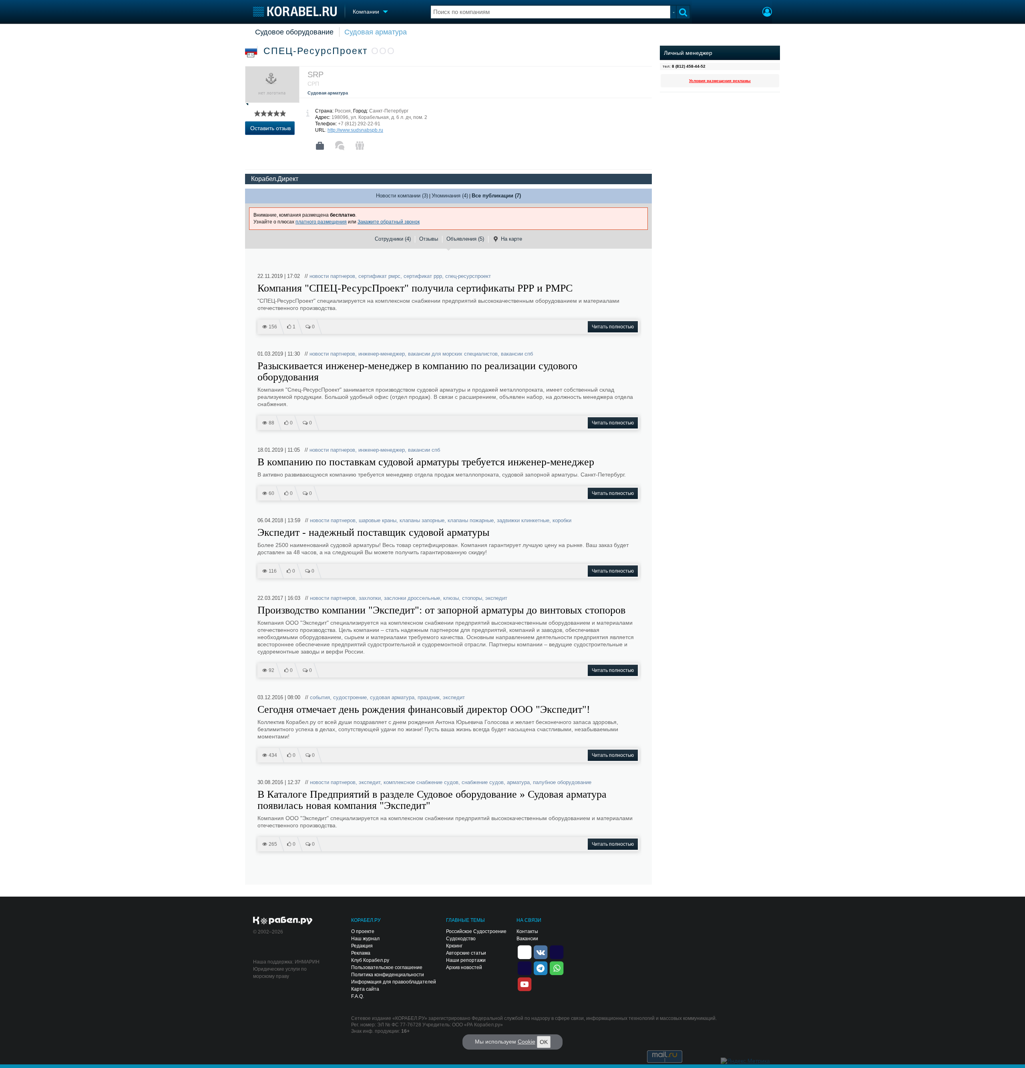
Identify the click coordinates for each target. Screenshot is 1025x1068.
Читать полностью (613, 327)
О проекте (362, 931)
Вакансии (527, 938)
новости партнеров (332, 276)
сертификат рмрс (379, 276)
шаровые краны (377, 520)
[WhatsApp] (557, 967)
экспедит (496, 598)
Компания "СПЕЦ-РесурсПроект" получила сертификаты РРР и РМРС (415, 288)
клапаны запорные (422, 520)
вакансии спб (517, 354)
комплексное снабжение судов (421, 782)
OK (544, 1042)
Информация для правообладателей (393, 982)
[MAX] (525, 967)
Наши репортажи (466, 960)
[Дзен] (525, 951)
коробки (562, 520)
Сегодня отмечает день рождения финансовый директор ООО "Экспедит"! (423, 709)
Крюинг (454, 946)
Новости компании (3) (402, 196)
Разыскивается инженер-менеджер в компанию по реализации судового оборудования (417, 371)
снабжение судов (483, 782)
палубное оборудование (562, 782)
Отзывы (428, 239)
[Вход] (767, 13)
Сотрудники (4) (393, 239)
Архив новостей (464, 967)
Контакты (527, 931)
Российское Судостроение (476, 931)
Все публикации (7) (496, 196)
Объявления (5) (465, 239)
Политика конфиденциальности (387, 974)
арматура (518, 782)
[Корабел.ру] (283, 921)
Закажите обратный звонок (389, 222)
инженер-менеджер (381, 354)
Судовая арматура (375, 32)
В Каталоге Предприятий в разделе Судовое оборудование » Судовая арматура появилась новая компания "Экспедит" (432, 800)
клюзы (451, 598)
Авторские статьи (466, 953)
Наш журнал (365, 938)
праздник (429, 697)
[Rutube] (557, 951)
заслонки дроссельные (412, 598)
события (320, 697)
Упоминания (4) (450, 196)
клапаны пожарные (471, 520)
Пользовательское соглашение (386, 967)
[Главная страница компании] (320, 146)
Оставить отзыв (270, 128)
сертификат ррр (423, 276)
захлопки (370, 598)
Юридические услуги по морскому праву (280, 972)
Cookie (526, 1041)
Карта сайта (365, 989)
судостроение (350, 697)
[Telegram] (541, 967)
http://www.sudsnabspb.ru (355, 130)
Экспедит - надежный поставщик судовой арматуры (373, 532)
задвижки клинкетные (523, 520)
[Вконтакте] (541, 951)
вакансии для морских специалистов (453, 354)
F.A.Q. (357, 996)
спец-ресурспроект (468, 276)
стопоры (472, 598)
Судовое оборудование (294, 32)
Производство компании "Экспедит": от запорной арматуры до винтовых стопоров (441, 610)
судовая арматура (392, 697)
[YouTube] (525, 983)
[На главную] (295, 11)
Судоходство (461, 938)
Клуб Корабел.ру (370, 960)
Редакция (362, 946)
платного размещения (321, 222)
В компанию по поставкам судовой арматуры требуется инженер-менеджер (425, 462)
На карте (511, 239)
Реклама (360, 953)
